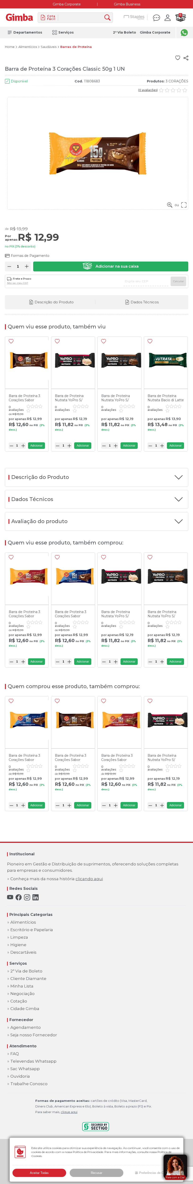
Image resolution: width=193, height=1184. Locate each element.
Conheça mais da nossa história (56, 879)
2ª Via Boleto (124, 32)
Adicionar (36, 445)
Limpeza (19, 937)
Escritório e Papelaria (31, 930)
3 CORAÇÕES (177, 81)
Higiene (18, 945)
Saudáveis (48, 46)
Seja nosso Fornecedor (33, 1035)
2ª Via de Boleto (26, 971)
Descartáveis (23, 952)
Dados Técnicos (145, 302)
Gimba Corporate (67, 4)
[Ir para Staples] (134, 17)
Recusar (96, 1173)
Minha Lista (21, 986)
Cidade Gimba (24, 1009)
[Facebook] (19, 897)
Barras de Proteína (76, 46)
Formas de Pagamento (30, 256)
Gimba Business (127, 4)
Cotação (18, 1001)
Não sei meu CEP (17, 283)
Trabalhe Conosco (29, 1084)
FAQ (14, 1054)
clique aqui (69, 1112)
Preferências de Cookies (156, 1173)
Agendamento (25, 1028)
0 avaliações (148, 90)
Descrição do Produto (54, 302)
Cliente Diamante (28, 979)
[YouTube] (10, 897)
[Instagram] (27, 897)
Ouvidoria (20, 1076)
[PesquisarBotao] (109, 17)
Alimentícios (27, 46)
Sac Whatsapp (25, 1069)
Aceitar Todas (39, 1173)
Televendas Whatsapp (33, 1061)
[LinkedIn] (35, 897)
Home (10, 46)
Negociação (22, 994)
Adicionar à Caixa (110, 266)
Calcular (178, 281)
